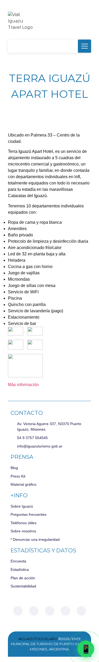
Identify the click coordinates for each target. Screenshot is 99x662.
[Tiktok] (65, 611)
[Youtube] (81, 611)
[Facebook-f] (18, 611)
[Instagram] (34, 611)
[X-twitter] (49, 611)
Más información (23, 384)
